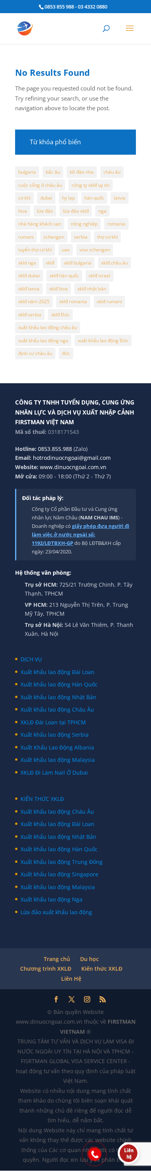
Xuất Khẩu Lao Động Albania (57, 747)
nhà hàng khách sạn (39, 223)
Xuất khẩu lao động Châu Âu (57, 709)
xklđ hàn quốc (64, 275)
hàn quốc (94, 198)
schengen (53, 237)
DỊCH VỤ (31, 659)
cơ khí (24, 198)
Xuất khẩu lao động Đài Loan (57, 672)
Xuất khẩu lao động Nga (51, 899)
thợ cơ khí (107, 237)
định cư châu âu (35, 353)
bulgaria (27, 172)
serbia (81, 237)
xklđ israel (99, 275)
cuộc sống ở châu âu (40, 185)
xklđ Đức (60, 314)
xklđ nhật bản (91, 288)
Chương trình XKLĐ (45, 968)
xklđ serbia (29, 314)
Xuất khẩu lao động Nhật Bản (58, 697)
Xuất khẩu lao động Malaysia (58, 759)
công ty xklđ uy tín (91, 185)
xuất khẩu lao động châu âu (47, 327)
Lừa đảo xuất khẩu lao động (56, 912)
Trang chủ (57, 959)
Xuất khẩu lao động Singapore (59, 874)
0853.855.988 (55, 448)
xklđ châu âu (114, 262)
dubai (46, 198)
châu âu (111, 172)
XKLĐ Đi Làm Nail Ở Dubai (54, 772)
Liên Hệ (71, 978)
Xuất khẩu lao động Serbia (55, 734)
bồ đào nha (82, 172)
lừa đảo (45, 211)
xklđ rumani (109, 301)
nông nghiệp (84, 223)
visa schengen (94, 249)
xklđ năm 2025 (34, 301)
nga (102, 211)
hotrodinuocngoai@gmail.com (72, 457)
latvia (119, 198)
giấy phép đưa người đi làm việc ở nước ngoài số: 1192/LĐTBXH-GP (80, 534)
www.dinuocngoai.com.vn (73, 467)
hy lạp (68, 198)
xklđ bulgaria (77, 262)
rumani (26, 237)
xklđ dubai (29, 275)
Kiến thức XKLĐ (101, 968)
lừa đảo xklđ (76, 211)
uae (66, 249)
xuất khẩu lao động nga (43, 340)
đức (66, 353)
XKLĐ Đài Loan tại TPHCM (53, 722)
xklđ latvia (28, 288)
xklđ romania (73, 301)
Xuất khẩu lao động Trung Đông (62, 861)
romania (116, 223)
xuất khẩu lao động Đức (103, 340)
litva (22, 211)
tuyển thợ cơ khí (35, 249)
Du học (89, 959)
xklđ (50, 262)
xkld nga (27, 262)
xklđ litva (58, 288)
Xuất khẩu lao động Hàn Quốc (59, 684)
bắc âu (53, 172)
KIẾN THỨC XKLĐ (42, 798)
